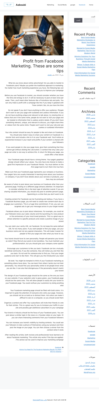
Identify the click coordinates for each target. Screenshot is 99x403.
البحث (93, 17)
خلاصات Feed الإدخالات (87, 366)
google (72, 5)
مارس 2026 (90, 115)
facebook (82, 5)
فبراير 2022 (91, 134)
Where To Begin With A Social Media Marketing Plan (86, 67)
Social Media (62, 5)
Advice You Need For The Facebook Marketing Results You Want (40, 349)
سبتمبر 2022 (90, 118)
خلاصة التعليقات (89, 369)
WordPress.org (89, 372)
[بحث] (76, 190)
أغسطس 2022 (89, 121)
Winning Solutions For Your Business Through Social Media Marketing (84, 58)
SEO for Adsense (55, 351)
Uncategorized (89, 177)
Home (91, 5)
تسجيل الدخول (90, 362)
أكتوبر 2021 (91, 144)
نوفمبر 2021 (90, 141)
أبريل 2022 (91, 131)
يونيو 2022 (91, 124)
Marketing (50, 5)
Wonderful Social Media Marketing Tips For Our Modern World (86, 50)
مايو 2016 (91, 148)
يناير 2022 (91, 138)
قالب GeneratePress (40, 400)
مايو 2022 (91, 128)
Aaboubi (21, 4)
